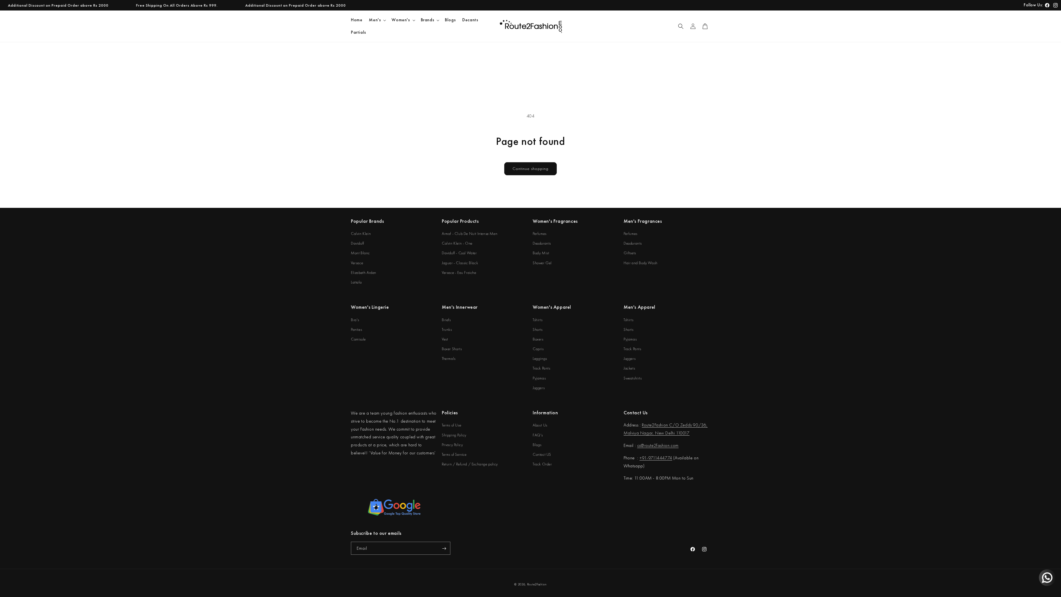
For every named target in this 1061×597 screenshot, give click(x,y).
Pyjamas (539, 378)
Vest (445, 339)
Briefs (446, 319)
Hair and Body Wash (641, 262)
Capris (538, 348)
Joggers (539, 387)
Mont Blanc (360, 252)
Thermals (449, 358)
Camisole (358, 339)
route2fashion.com (661, 445)
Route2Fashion (537, 584)
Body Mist (541, 252)
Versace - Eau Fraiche (459, 272)
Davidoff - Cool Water (459, 252)
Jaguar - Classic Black (460, 262)
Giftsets (630, 252)
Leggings (540, 358)
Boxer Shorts (452, 348)
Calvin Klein (361, 233)
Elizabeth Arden (363, 272)
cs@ (640, 445)
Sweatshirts (633, 378)
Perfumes (540, 233)
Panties (356, 329)
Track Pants (541, 368)
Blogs (537, 444)
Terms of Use (451, 425)
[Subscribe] (444, 548)
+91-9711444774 (655, 458)
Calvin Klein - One (457, 243)
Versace (357, 262)
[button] (377, 20)
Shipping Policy (454, 435)
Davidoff (357, 243)
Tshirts (537, 319)
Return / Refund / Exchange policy (470, 464)
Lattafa (356, 282)
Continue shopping (530, 168)
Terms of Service (454, 454)
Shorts (538, 329)
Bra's (355, 319)
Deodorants (542, 243)
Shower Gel (542, 262)
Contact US (542, 454)
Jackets (629, 368)
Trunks (447, 329)
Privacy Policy (452, 444)
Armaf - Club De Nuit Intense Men (469, 233)
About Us (540, 425)
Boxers (538, 339)
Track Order (542, 464)
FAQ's (538, 435)
